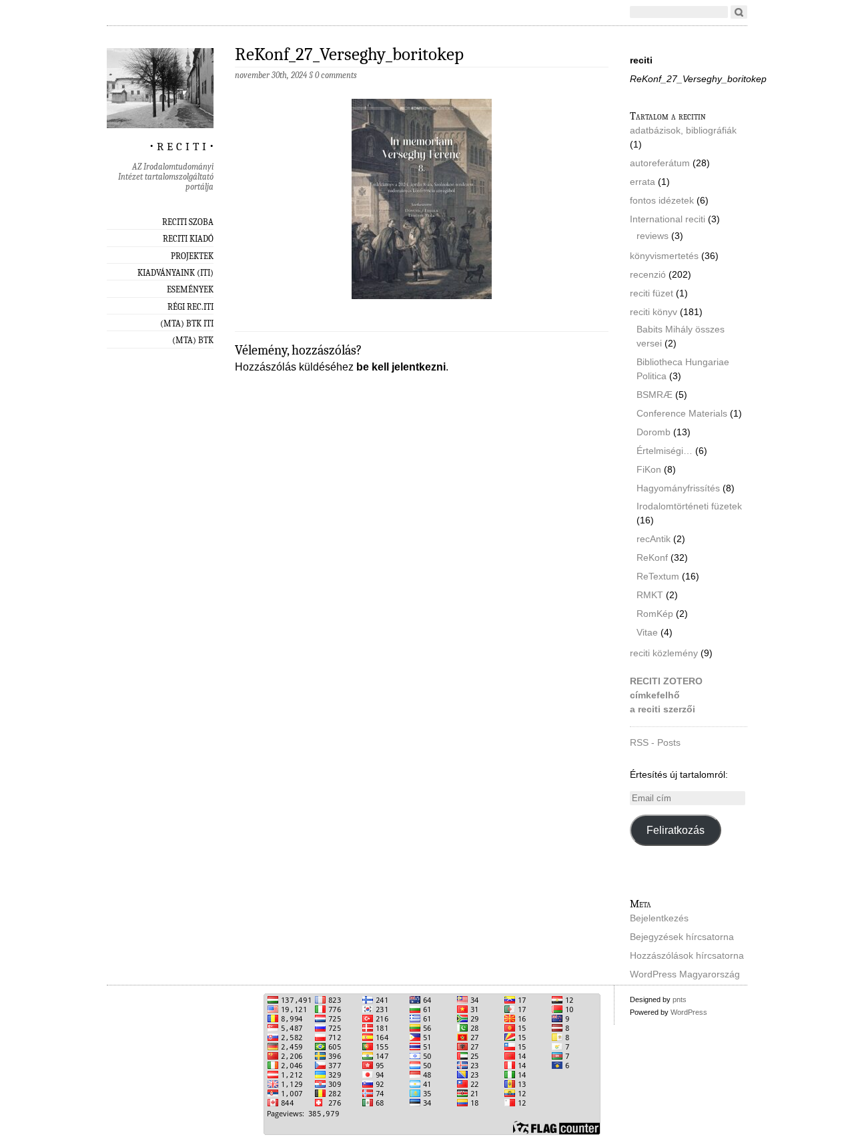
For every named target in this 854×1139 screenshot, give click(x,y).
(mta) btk (193, 340)
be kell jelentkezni (401, 367)
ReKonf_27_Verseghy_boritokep (349, 54)
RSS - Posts (655, 742)
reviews (652, 235)
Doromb (653, 432)
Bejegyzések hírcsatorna (682, 936)
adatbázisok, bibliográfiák (683, 130)
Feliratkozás (676, 830)
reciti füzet (651, 293)
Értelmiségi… (664, 450)
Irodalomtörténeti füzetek (689, 506)
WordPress (689, 1012)
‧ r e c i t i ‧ (181, 144)
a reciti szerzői (662, 709)
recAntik (653, 538)
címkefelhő (655, 695)
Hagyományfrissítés (678, 488)
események (190, 289)
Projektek (192, 256)
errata (642, 181)
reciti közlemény (664, 653)
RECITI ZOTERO (666, 681)
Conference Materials (681, 413)
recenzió (648, 274)
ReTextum (657, 576)
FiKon (648, 469)
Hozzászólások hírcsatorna (687, 955)
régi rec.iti (190, 307)
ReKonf (652, 557)
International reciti (667, 219)
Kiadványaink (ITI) (175, 273)
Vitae (647, 632)
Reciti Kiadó (188, 239)
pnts (680, 999)
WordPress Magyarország (685, 974)
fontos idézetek (662, 200)
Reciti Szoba (188, 222)
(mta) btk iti (187, 323)
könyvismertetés (664, 255)
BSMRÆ (654, 394)
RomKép (654, 613)
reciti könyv (653, 311)
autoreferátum (660, 163)
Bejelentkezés (659, 918)
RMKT (649, 595)
